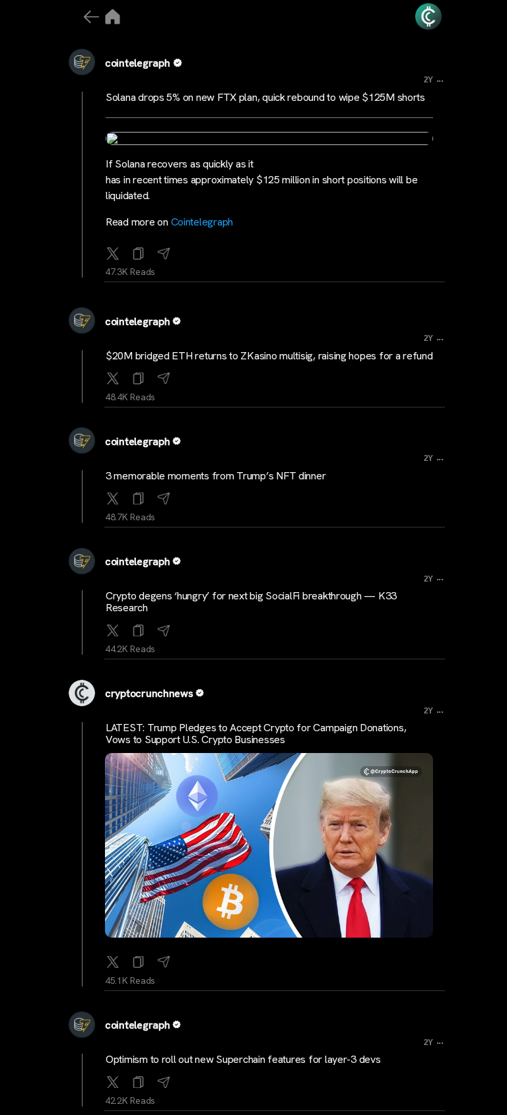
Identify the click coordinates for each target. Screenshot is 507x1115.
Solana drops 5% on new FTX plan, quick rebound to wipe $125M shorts (265, 97)
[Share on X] (113, 250)
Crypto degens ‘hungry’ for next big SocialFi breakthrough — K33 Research (251, 602)
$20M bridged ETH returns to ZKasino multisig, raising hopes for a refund (269, 356)
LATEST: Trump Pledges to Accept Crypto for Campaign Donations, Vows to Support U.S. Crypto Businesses (256, 733)
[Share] (164, 250)
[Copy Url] (139, 376)
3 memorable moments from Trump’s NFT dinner (215, 476)
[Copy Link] (139, 250)
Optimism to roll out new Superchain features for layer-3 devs (243, 1059)
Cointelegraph (202, 222)
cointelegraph (137, 63)
